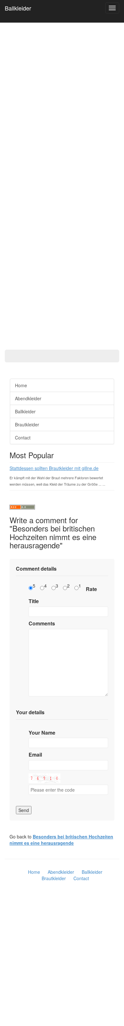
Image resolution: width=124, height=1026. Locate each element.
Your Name (42, 732)
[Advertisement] (25, 181)
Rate (91, 589)
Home (21, 385)
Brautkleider (27, 424)
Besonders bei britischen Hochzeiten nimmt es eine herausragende (61, 839)
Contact (23, 437)
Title (34, 601)
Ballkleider (18, 8)
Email (35, 754)
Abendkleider (28, 398)
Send (23, 810)
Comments (42, 623)
